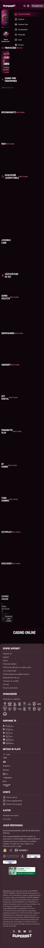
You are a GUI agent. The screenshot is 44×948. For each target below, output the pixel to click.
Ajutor (5, 660)
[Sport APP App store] (22, 733)
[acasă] (9, 6)
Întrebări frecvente (10, 815)
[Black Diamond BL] (6, 34)
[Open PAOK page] (34, 709)
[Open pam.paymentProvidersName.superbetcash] (7, 785)
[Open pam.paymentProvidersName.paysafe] (7, 766)
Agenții (6, 657)
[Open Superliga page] (5, 704)
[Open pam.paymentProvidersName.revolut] (6, 770)
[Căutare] (24, 6)
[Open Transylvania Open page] (24, 704)
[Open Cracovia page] (19, 704)
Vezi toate (20, 112)
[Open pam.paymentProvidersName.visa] (5, 758)
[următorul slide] (5, 18)
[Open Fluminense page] (9, 709)
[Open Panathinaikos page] (5, 714)
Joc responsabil (9, 671)
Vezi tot (19, 48)
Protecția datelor (10, 664)
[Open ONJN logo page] (5, 850)
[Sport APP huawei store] (22, 739)
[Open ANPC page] (33, 856)
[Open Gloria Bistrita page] (14, 709)
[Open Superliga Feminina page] (29, 704)
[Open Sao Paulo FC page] (5, 709)
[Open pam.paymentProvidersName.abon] (5, 774)
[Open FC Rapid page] (9, 704)
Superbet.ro (7, 891)
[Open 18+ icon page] (11, 850)
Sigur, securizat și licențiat (5, 610)
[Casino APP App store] (22, 736)
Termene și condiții (11, 681)
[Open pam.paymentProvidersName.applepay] (5, 781)
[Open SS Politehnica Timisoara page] (29, 709)
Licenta (6, 684)
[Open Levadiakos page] (39, 709)
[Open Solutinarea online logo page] (10, 862)
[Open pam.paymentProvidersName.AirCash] (7, 777)
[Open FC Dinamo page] (14, 704)
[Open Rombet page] (21, 850)
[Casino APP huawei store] (22, 743)
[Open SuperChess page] (20, 709)
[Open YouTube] (24, 931)
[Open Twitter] (14, 931)
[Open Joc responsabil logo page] (23, 856)
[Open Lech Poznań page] (24, 709)
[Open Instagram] (30, 931)
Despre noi (7, 654)
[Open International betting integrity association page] (11, 856)
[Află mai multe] (28, 6)
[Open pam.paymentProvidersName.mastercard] (4, 762)
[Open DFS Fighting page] (39, 704)
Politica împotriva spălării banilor (16, 674)
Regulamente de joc (11, 678)
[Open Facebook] (19, 931)
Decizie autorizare (10, 688)
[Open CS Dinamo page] (34, 704)
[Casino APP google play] (22, 729)
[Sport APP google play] (22, 726)
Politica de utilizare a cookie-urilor (17, 667)
